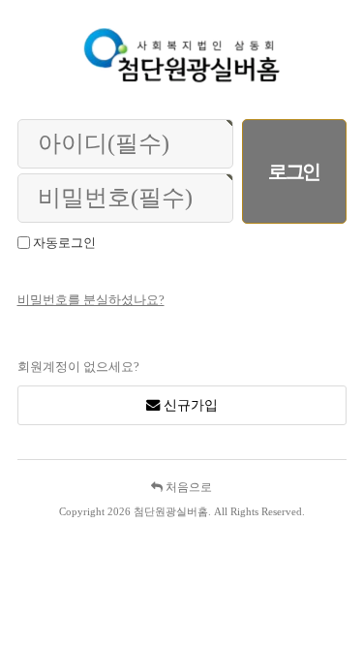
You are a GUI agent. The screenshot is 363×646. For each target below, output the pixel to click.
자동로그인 (64, 242)
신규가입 (189, 405)
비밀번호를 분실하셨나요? (91, 299)
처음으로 (187, 487)
